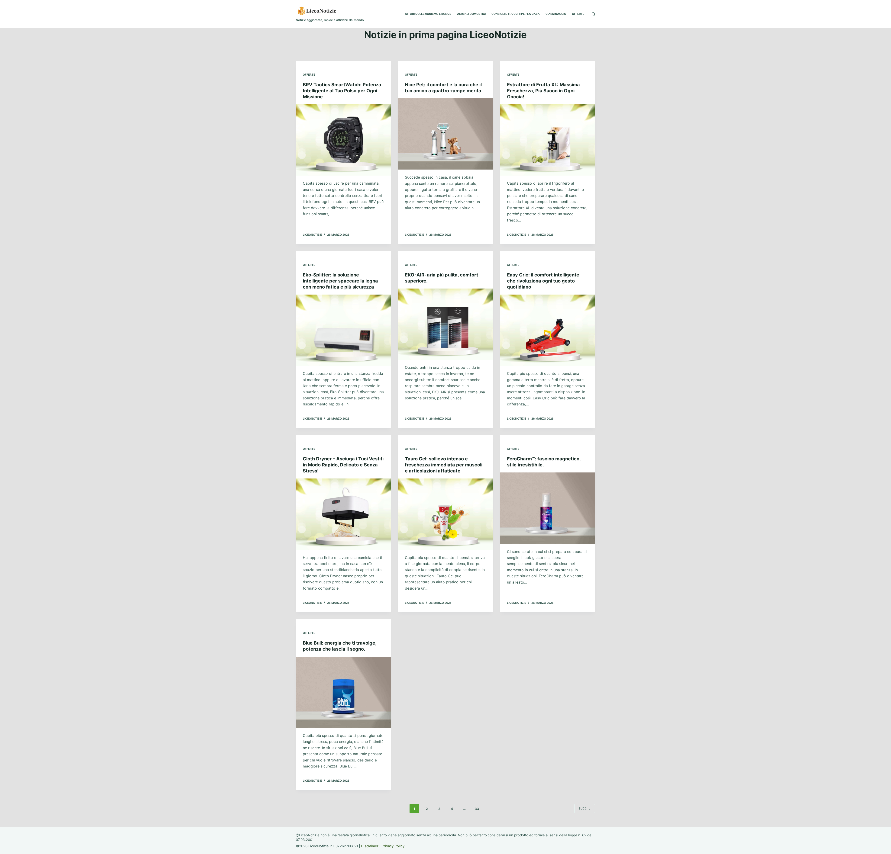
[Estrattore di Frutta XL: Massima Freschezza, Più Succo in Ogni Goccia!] (547, 140)
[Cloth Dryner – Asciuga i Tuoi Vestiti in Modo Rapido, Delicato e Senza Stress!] (343, 514)
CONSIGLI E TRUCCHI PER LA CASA (515, 14)
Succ (583, 808)
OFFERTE (578, 14)
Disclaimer (369, 846)
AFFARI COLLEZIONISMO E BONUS (428, 14)
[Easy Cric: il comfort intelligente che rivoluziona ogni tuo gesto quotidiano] (547, 330)
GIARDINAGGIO (556, 14)
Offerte (309, 74)
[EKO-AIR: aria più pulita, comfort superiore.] (445, 324)
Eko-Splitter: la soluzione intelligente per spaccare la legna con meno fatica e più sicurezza (340, 281)
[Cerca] (593, 14)
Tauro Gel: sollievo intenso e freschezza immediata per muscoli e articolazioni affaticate (443, 465)
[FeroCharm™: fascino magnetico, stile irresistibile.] (547, 508)
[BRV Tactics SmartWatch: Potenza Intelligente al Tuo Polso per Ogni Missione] (343, 140)
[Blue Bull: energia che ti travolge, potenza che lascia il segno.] (343, 692)
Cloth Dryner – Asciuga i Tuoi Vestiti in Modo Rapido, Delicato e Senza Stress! (343, 465)
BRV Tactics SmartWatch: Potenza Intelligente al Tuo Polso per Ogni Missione (342, 91)
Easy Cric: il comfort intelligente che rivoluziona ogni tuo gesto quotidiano (543, 281)
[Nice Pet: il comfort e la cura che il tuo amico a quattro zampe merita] (445, 134)
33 (477, 809)
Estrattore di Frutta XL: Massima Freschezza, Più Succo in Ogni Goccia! (543, 91)
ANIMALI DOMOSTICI (471, 14)
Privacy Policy (392, 846)
